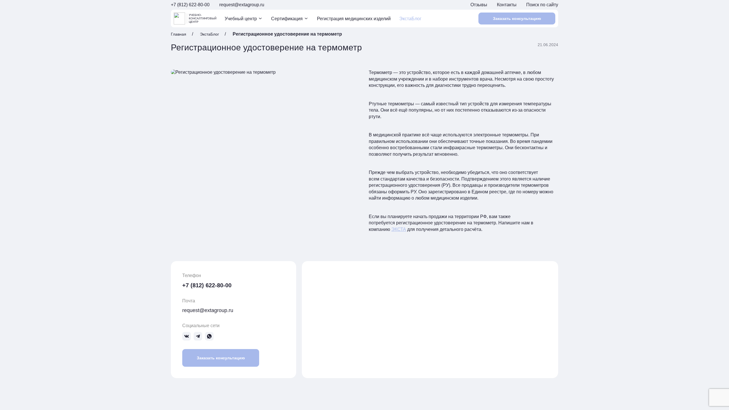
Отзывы (478, 4)
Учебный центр (241, 18)
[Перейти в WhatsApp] (209, 336)
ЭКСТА (398, 229)
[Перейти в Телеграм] (198, 336)
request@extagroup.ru (241, 4)
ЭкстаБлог (410, 18)
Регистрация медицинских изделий (354, 18)
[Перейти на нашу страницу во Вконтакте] (186, 336)
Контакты (507, 4)
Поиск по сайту (542, 4)
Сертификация (287, 18)
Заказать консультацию (517, 18)
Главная (178, 34)
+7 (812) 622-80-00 (190, 4)
